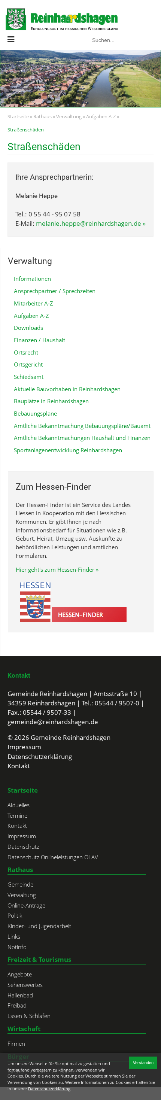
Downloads (28, 327)
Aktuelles (18, 805)
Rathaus (42, 116)
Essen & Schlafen (29, 1016)
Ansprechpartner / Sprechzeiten (54, 291)
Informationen (32, 278)
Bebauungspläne (35, 413)
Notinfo (17, 947)
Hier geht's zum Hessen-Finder (55, 569)
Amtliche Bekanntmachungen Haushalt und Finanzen (82, 437)
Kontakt (18, 675)
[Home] (27, 19)
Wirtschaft (23, 1028)
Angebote (19, 974)
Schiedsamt (28, 376)
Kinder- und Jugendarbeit (39, 926)
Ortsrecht (26, 352)
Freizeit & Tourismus (39, 959)
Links (13, 936)
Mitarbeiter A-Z (33, 303)
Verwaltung (69, 116)
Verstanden (143, 1062)
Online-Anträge (26, 905)
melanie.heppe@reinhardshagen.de (88, 223)
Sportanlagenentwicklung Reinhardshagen (68, 450)
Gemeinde (20, 884)
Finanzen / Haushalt (39, 340)
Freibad (17, 1005)
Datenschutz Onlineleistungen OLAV (52, 857)
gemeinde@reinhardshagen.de (52, 721)
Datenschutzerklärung (39, 756)
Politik (14, 915)
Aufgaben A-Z (101, 116)
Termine (17, 815)
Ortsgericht (28, 364)
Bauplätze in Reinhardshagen (51, 401)
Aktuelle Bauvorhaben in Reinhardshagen (67, 389)
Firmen (16, 1043)
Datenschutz (23, 846)
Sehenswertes (25, 984)
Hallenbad (20, 995)
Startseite (18, 116)
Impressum (24, 746)
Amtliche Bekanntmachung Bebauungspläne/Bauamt (82, 425)
